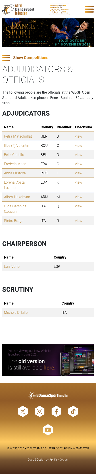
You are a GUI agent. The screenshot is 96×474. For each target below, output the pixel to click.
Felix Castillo (14, 154)
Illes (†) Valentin (16, 145)
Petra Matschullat (18, 136)
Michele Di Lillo (16, 312)
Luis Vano (12, 266)
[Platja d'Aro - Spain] (48, 32)
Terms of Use (42, 448)
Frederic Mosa (15, 163)
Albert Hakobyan (17, 196)
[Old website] (48, 360)
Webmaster (81, 448)
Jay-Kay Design (58, 459)
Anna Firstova (15, 173)
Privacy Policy (62, 448)
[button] (48, 58)
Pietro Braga (13, 220)
